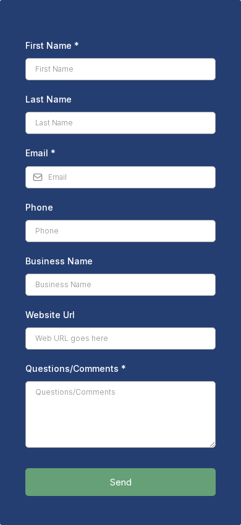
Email (40, 153)
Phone (39, 207)
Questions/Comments (75, 368)
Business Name (59, 261)
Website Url (50, 314)
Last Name (48, 99)
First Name (52, 45)
